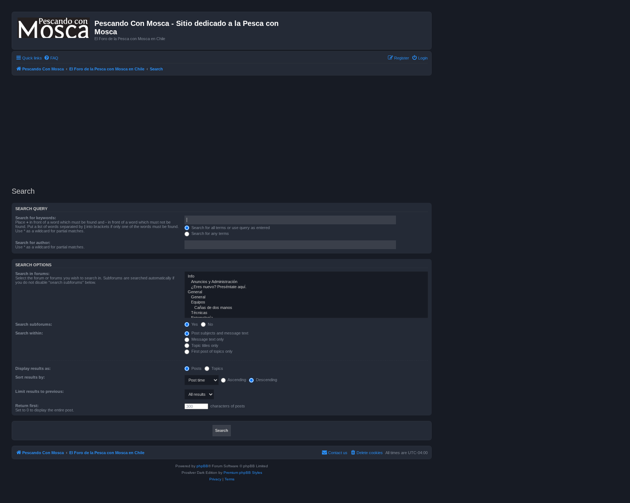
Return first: (27, 405)
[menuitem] (51, 58)
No (210, 324)
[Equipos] (306, 302)
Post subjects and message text (219, 333)
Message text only (207, 339)
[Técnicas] (306, 313)
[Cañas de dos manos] (306, 307)
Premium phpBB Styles (242, 473)
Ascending (236, 380)
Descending (266, 380)
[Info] (306, 276)
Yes (194, 324)
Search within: (29, 333)
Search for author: (32, 242)
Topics (216, 368)
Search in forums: (32, 273)
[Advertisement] (230, 130)
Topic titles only (204, 345)
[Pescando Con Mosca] (54, 26)
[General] (306, 292)
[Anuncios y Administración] (306, 282)
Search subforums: (33, 324)
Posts (196, 368)
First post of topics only (211, 351)
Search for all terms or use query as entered (230, 227)
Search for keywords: (35, 218)
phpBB (202, 466)
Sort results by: (30, 377)
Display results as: (33, 368)
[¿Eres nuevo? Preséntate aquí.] (306, 287)
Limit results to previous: (39, 391)
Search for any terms (209, 233)
